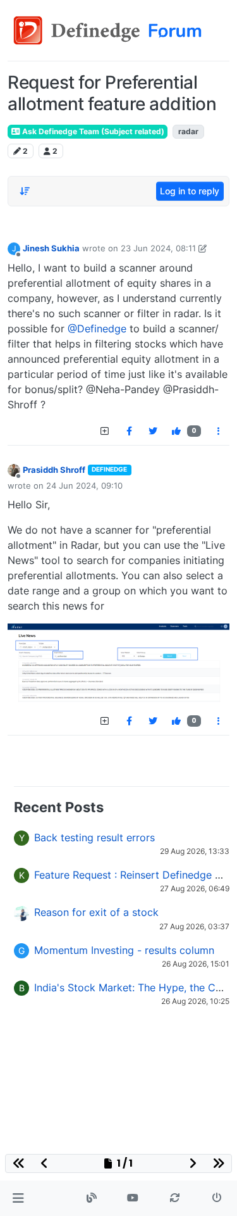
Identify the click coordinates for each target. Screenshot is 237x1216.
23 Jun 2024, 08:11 (158, 248)
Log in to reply (189, 190)
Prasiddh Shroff (54, 470)
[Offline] (14, 470)
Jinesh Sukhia (51, 248)
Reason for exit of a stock (96, 912)
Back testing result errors (94, 837)
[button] (18, 1198)
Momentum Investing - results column (124, 950)
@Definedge (97, 328)
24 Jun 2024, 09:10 (84, 485)
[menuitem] (129, 431)
